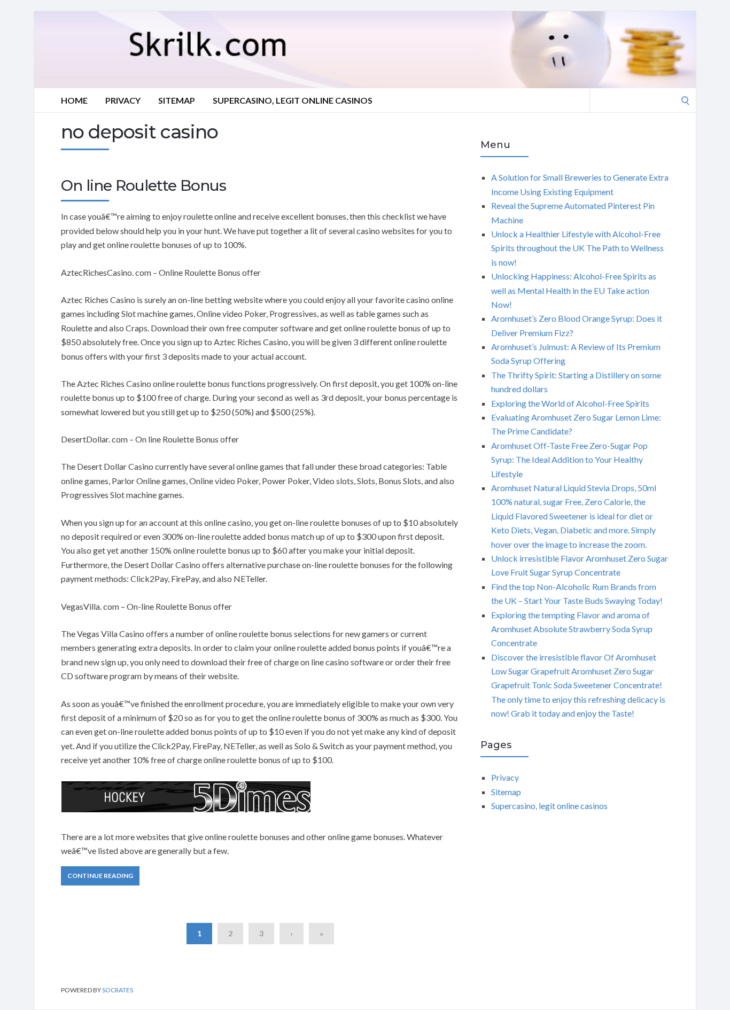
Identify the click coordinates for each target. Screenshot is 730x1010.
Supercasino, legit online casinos (292, 100)
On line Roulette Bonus (143, 185)
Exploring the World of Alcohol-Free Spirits (570, 403)
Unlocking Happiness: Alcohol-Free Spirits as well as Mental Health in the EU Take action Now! (573, 290)
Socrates (117, 990)
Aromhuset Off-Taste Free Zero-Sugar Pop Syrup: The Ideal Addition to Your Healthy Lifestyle (569, 459)
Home (74, 100)
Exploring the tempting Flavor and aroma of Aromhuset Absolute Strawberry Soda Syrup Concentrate (572, 629)
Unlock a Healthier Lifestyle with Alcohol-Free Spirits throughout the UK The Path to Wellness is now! (577, 248)
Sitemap (176, 100)
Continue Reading (100, 876)
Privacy (123, 100)
